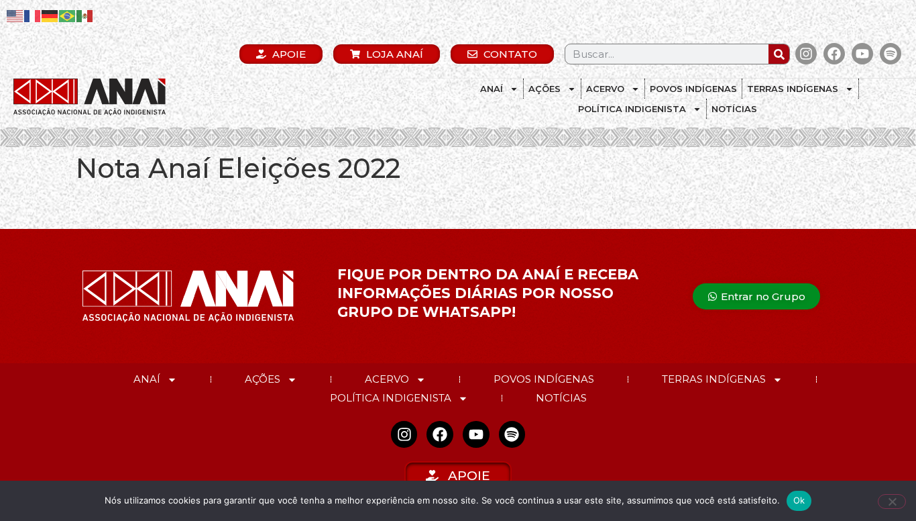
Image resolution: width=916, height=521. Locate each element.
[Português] (67, 15)
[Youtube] (862, 53)
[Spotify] (890, 53)
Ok (799, 500)
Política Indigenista (632, 108)
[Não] (892, 501)
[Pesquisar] (778, 54)
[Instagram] (806, 53)
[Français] (33, 15)
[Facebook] (834, 53)
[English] (15, 15)
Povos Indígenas (693, 88)
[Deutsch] (50, 15)
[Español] (85, 15)
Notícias (734, 108)
